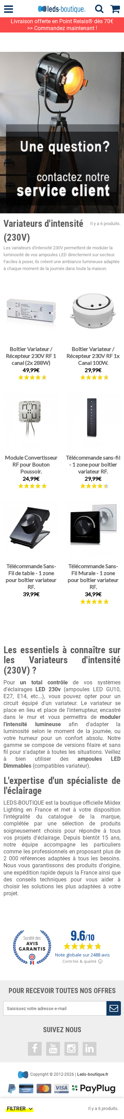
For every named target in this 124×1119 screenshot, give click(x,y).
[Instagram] (71, 1049)
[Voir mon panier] (117, 7)
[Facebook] (35, 1049)
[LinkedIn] (89, 1049)
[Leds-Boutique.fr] (62, 9)
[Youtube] (53, 1049)
